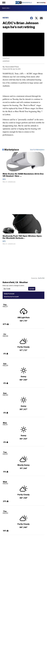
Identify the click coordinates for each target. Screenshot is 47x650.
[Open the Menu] (4, 3)
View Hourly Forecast (11, 296)
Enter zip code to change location (13, 285)
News (6, 18)
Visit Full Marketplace (37, 149)
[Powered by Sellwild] (41, 278)
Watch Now (40, 2)
